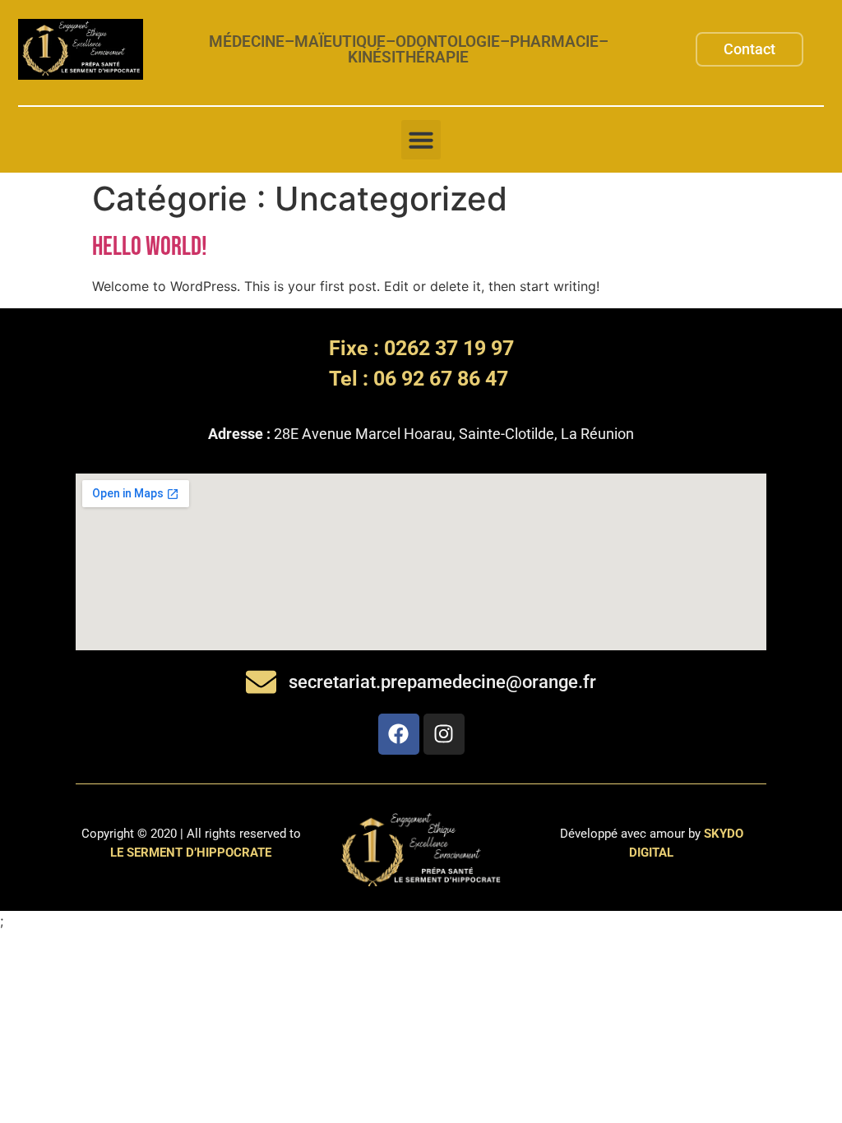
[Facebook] (398, 734)
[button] (421, 139)
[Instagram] (444, 734)
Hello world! (149, 247)
